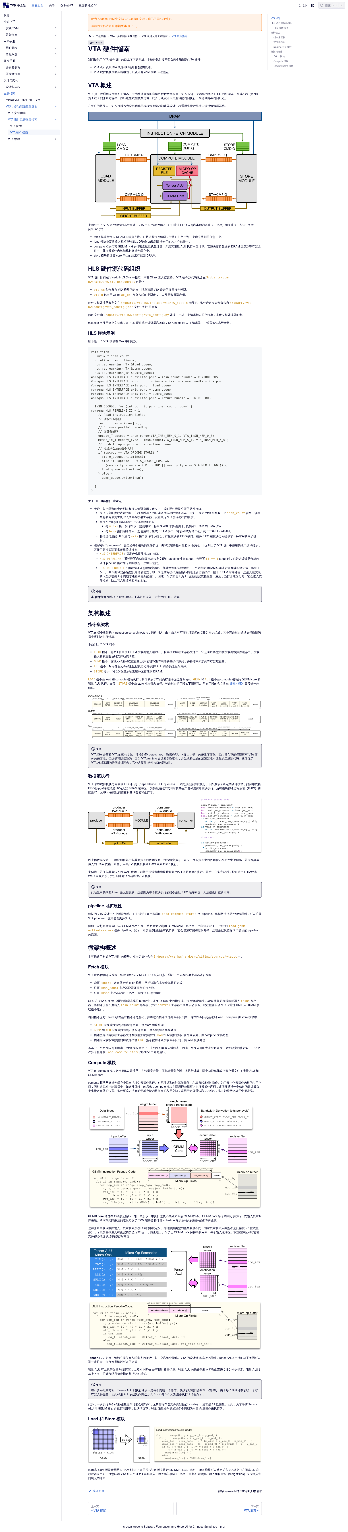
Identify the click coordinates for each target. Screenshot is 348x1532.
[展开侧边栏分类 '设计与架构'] (56, 87)
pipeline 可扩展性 (283, 46)
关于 (52, 5)
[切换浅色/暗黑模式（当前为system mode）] (312, 5)
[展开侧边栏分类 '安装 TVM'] (56, 28)
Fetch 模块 (279, 56)
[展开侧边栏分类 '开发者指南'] (56, 74)
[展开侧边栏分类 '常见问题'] (56, 54)
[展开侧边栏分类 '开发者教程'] (56, 67)
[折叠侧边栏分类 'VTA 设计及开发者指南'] (56, 119)
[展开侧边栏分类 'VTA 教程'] (56, 139)
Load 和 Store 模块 (283, 65)
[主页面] (89, 36)
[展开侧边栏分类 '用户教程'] (56, 48)
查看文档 (37, 5)
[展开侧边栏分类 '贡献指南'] (56, 35)
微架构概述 (236, 683)
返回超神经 (86, 5)
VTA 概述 (276, 18)
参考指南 (100, 597)
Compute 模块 (281, 61)
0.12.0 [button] (303, 5)
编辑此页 (98, 1491)
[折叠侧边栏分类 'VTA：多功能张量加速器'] (56, 106)
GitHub (65, 5)
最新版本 (121, 26)
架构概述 (275, 32)
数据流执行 (279, 42)
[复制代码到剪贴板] (257, 351)
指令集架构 (279, 37)
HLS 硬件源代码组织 (281, 23)
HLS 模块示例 (281, 27)
